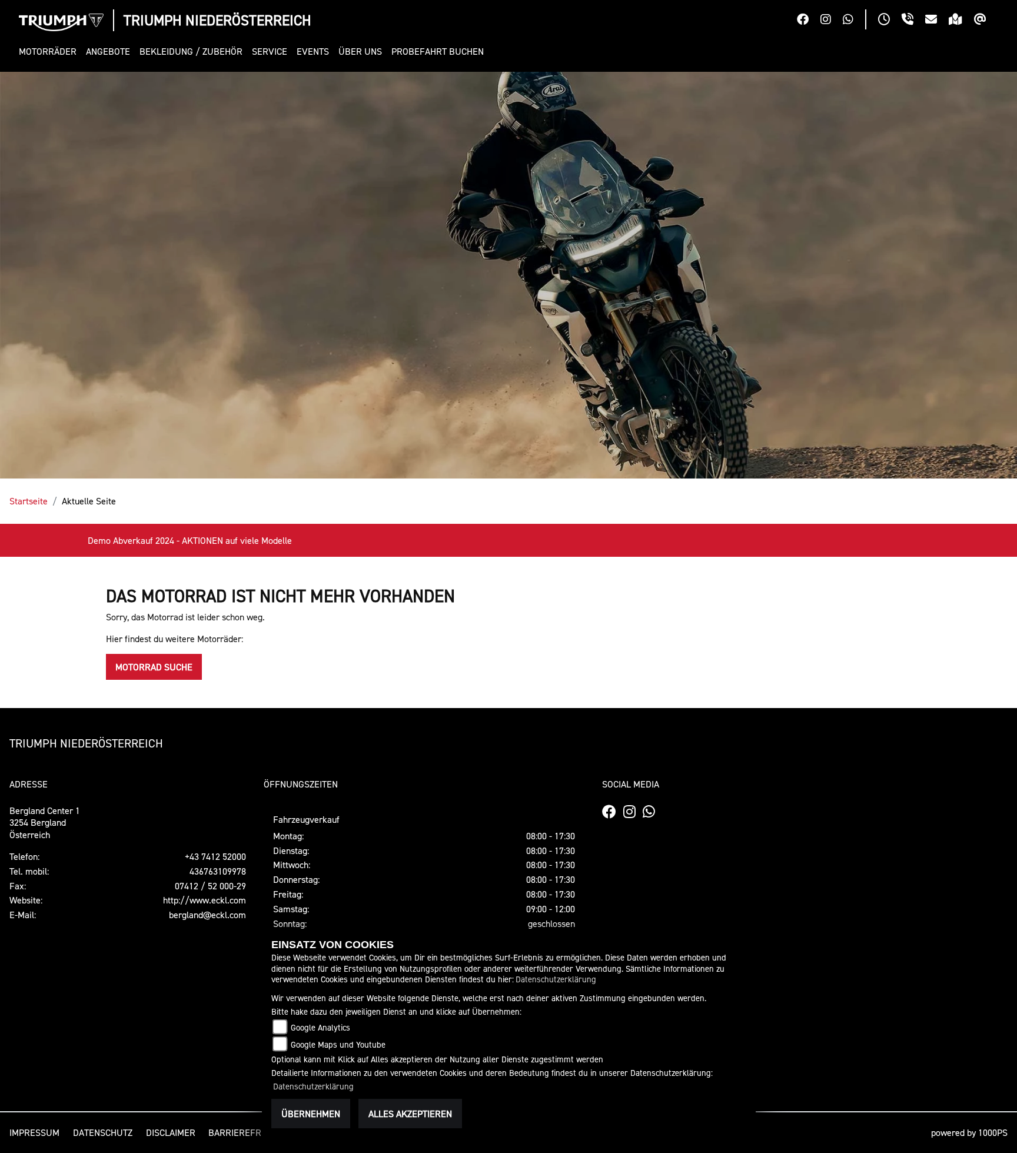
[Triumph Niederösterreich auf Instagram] (831, 21)
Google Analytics (320, 1027)
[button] (50, 51)
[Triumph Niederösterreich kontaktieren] (937, 21)
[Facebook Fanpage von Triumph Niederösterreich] (808, 21)
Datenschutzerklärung (556, 979)
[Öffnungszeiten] (890, 21)
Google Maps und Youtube (338, 1044)
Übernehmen (310, 1113)
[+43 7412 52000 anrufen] (913, 21)
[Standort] (961, 21)
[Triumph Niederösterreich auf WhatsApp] (854, 21)
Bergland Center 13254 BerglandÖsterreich (44, 823)
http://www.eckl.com (204, 900)
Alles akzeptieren (410, 1113)
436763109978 (218, 871)
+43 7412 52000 (215, 856)
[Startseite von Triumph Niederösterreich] (61, 22)
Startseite (28, 501)
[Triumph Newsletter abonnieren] (986, 21)
